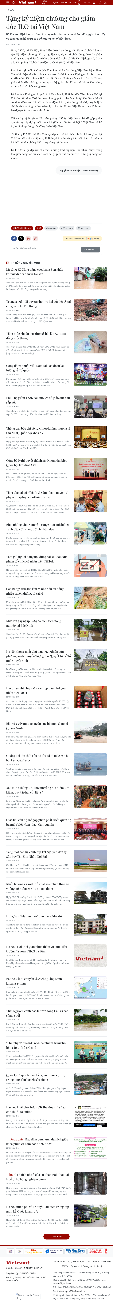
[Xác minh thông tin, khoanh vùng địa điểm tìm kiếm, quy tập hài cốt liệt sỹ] (90, 796)
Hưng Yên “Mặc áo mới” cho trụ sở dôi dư (34, 916)
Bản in (28, 238)
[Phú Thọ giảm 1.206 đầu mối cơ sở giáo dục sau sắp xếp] (90, 407)
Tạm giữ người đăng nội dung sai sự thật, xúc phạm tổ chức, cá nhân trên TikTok (36, 559)
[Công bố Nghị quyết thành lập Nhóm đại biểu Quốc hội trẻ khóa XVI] (90, 469)
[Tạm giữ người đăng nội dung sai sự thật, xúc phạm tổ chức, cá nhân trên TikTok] (90, 565)
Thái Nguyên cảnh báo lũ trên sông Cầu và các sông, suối (37, 1013)
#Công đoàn (67, 228)
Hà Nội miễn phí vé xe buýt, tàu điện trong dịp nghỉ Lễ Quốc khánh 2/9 (37, 1209)
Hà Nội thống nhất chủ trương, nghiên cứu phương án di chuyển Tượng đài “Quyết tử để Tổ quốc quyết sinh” (38, 656)
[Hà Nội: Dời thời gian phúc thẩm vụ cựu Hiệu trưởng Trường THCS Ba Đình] (90, 955)
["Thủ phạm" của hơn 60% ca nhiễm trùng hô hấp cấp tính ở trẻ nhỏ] (90, 1052)
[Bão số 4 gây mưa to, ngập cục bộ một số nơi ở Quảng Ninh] (90, 732)
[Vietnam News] (66, 1251)
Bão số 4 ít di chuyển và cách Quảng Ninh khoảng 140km (34, 981)
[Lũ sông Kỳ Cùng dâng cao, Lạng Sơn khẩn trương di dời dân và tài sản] (90, 278)
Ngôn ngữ (106, 1261)
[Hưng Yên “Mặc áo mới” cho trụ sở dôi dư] (90, 925)
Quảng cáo (88, 1266)
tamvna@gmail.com (62, 1283)
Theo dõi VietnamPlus (74, 238)
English (55, 2)
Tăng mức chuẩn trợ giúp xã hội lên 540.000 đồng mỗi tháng (36, 335)
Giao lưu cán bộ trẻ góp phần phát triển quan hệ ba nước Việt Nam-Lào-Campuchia (38, 822)
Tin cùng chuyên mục (25, 262)
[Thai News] (10, 1251)
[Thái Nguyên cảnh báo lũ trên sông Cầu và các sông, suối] (90, 1020)
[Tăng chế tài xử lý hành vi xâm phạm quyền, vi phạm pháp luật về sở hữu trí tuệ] (90, 501)
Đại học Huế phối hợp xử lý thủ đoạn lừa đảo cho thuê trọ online (35, 1109)
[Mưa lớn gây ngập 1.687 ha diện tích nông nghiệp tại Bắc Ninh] (90, 630)
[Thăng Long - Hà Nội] (93, 2)
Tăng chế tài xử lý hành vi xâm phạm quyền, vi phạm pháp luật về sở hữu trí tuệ (37, 494)
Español (72, 2)
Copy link (35, 238)
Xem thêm (56, 1236)
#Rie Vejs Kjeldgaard (22, 228)
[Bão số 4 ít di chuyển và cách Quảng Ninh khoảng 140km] (90, 988)
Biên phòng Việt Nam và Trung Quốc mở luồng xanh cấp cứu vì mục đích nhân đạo (37, 526)
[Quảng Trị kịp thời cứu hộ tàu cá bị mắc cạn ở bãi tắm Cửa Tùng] (90, 764)
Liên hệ (99, 1266)
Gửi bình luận (90, 250)
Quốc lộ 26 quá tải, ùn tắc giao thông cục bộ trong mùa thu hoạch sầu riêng (35, 1077)
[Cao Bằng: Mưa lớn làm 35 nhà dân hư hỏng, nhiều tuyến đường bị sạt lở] (90, 598)
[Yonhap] (45, 1251)
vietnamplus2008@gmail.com (72, 1291)
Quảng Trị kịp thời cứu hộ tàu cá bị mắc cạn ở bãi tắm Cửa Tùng (37, 758)
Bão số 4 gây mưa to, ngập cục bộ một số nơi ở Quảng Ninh (37, 725)
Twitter (21, 238)
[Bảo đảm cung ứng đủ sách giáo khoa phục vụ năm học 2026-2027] (90, 1148)
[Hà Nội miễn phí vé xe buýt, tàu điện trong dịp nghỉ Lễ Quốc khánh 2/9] (90, 1215)
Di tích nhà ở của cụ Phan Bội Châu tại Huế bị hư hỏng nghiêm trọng (37, 1177)
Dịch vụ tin (75, 1266)
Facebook (14, 238)
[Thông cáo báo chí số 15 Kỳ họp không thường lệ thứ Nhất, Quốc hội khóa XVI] (90, 437)
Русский (87, 2)
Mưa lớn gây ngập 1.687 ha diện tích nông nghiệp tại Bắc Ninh (33, 623)
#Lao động (51, 228)
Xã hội (10, 10)
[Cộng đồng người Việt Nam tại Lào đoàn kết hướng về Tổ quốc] (90, 374)
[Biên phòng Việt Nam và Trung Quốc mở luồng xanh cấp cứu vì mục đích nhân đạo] (90, 533)
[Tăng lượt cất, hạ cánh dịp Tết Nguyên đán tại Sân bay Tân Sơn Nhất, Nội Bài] (90, 861)
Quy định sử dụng (76, 1261)
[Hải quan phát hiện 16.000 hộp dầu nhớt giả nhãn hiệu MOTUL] (90, 697)
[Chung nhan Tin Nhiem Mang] (28, 1296)
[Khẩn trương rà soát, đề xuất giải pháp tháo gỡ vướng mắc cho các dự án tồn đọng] (90, 893)
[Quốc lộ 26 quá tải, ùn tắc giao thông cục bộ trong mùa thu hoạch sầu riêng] (90, 1084)
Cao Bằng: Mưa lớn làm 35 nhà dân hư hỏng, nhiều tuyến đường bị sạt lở (35, 591)
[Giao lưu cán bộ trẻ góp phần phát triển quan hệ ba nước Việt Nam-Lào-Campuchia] (90, 829)
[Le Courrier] (86, 1251)
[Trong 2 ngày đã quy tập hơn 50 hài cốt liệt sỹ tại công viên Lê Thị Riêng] (90, 310)
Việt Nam (85, 228)
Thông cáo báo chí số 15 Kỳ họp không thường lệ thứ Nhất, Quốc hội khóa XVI (38, 430)
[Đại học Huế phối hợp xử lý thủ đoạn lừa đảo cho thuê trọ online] (90, 1116)
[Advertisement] (56, 196)
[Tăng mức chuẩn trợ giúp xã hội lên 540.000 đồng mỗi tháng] (90, 342)
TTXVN (65, 1266)
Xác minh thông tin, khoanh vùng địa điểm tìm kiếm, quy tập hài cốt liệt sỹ (37, 790)
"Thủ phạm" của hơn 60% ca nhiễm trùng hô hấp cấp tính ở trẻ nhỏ (36, 1045)
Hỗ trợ (96, 1261)
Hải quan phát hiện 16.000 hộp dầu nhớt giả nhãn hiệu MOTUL (36, 690)
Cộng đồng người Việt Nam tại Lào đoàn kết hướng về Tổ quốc (35, 368)
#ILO (39, 228)
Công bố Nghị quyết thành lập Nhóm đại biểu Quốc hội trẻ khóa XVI (36, 462)
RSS (88, 1261)
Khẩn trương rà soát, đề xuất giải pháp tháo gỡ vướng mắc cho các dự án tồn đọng (37, 886)
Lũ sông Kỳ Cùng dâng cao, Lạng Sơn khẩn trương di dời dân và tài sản (34, 271)
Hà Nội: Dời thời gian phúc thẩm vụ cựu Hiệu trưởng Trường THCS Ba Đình (36, 949)
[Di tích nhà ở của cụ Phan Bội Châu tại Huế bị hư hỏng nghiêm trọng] (90, 1183)
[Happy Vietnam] (24, 1251)
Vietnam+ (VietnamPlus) (28, 2)
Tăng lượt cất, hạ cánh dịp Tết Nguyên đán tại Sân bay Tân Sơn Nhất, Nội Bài (36, 854)
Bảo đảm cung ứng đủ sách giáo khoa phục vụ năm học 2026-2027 (37, 1141)
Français (63, 2)
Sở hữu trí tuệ (59, 1261)
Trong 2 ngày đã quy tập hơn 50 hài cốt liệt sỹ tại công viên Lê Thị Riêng (38, 303)
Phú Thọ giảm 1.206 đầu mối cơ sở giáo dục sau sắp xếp (38, 400)
